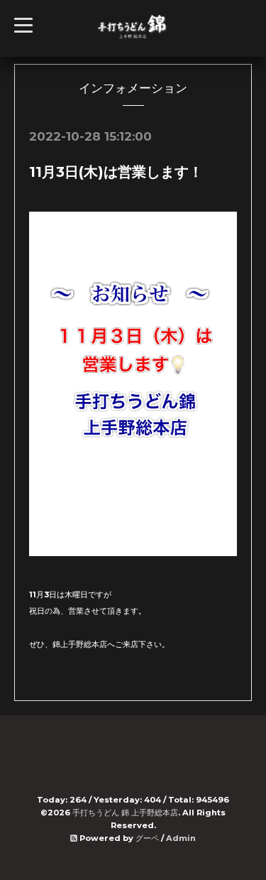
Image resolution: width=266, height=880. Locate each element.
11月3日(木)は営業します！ (116, 171)
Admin (181, 838)
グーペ (147, 838)
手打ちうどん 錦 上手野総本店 (125, 812)
